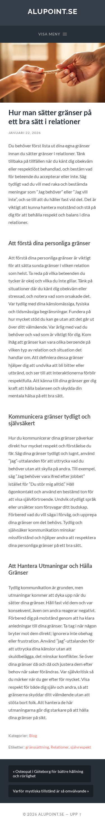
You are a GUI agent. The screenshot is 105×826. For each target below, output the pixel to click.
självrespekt (80, 747)
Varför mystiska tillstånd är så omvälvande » (51, 791)
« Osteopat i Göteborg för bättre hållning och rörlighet (48, 773)
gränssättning (37, 747)
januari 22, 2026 (24, 133)
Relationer (60, 747)
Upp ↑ (76, 814)
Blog (33, 735)
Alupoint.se (53, 11)
